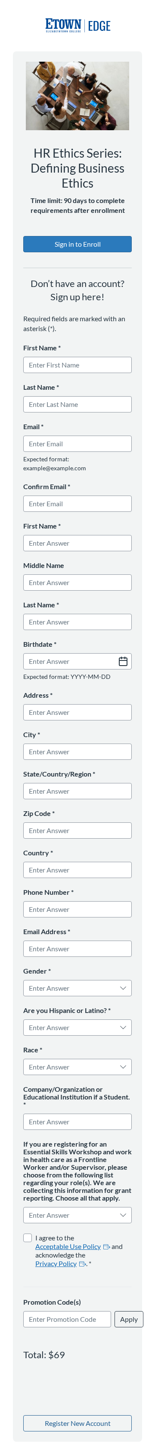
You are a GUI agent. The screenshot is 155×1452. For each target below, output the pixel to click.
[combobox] (72, 988)
